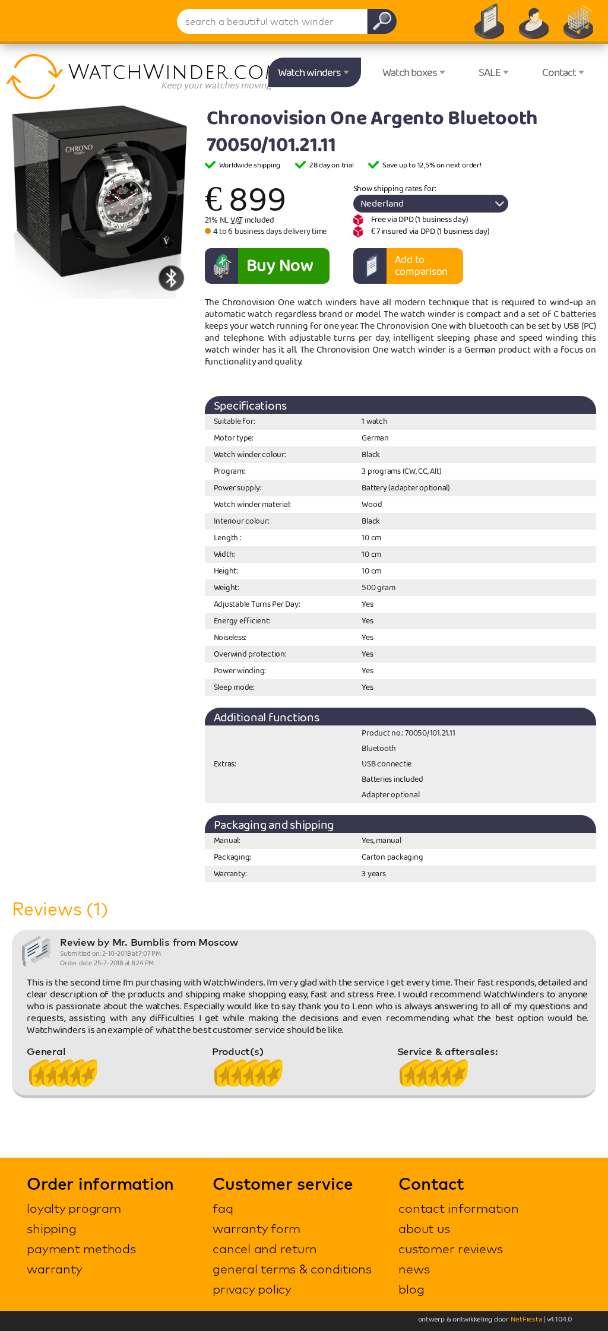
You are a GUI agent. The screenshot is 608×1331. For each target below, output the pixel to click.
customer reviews (450, 1248)
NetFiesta (526, 1319)
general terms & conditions (292, 1268)
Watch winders (309, 73)
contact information (458, 1208)
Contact (559, 73)
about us (423, 1228)
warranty (54, 1268)
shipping (51, 1228)
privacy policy (252, 1289)
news (413, 1268)
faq (223, 1208)
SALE (490, 73)
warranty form (256, 1228)
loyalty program (74, 1208)
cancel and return (265, 1248)
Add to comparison (421, 266)
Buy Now (280, 266)
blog (411, 1289)
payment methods (81, 1248)
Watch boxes (409, 73)
